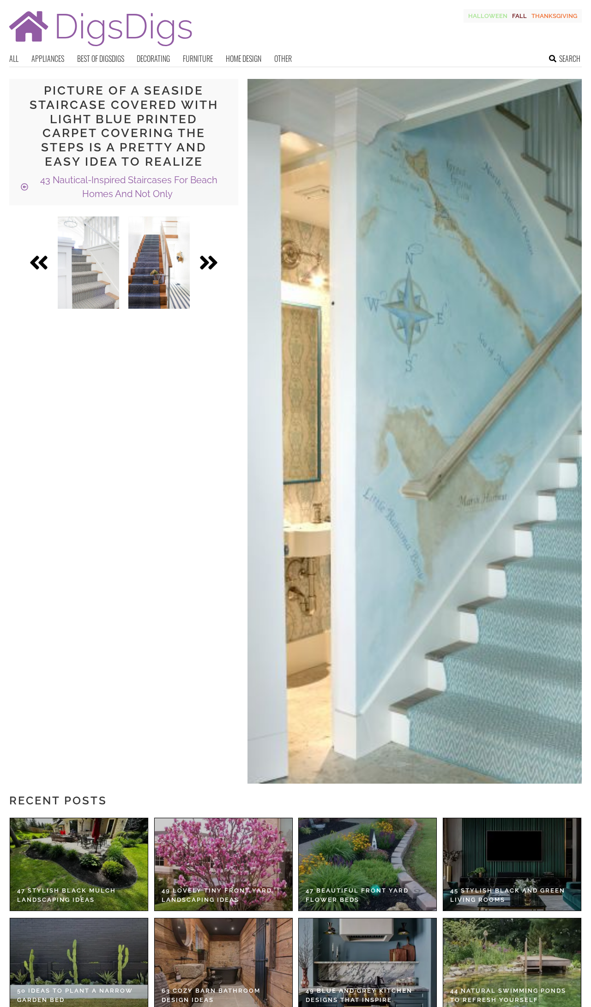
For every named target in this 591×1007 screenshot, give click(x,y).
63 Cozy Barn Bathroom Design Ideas (211, 995)
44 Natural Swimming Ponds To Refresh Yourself (508, 995)
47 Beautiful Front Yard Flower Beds (357, 895)
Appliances (47, 58)
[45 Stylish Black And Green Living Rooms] (512, 864)
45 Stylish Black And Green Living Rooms (507, 895)
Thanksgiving (554, 15)
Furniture (198, 58)
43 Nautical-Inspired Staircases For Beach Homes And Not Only (127, 186)
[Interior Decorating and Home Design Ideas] (100, 47)
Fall (519, 15)
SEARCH (569, 58)
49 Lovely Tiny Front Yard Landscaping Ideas (217, 895)
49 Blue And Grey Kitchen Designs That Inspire (359, 995)
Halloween (487, 15)
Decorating (153, 58)
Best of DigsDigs (100, 58)
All (13, 58)
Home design (243, 58)
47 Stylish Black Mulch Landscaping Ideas (66, 895)
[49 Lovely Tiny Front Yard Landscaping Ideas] (223, 864)
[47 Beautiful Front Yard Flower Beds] (367, 864)
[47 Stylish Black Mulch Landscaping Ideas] (79, 864)
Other (283, 58)
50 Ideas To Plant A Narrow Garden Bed (75, 995)
